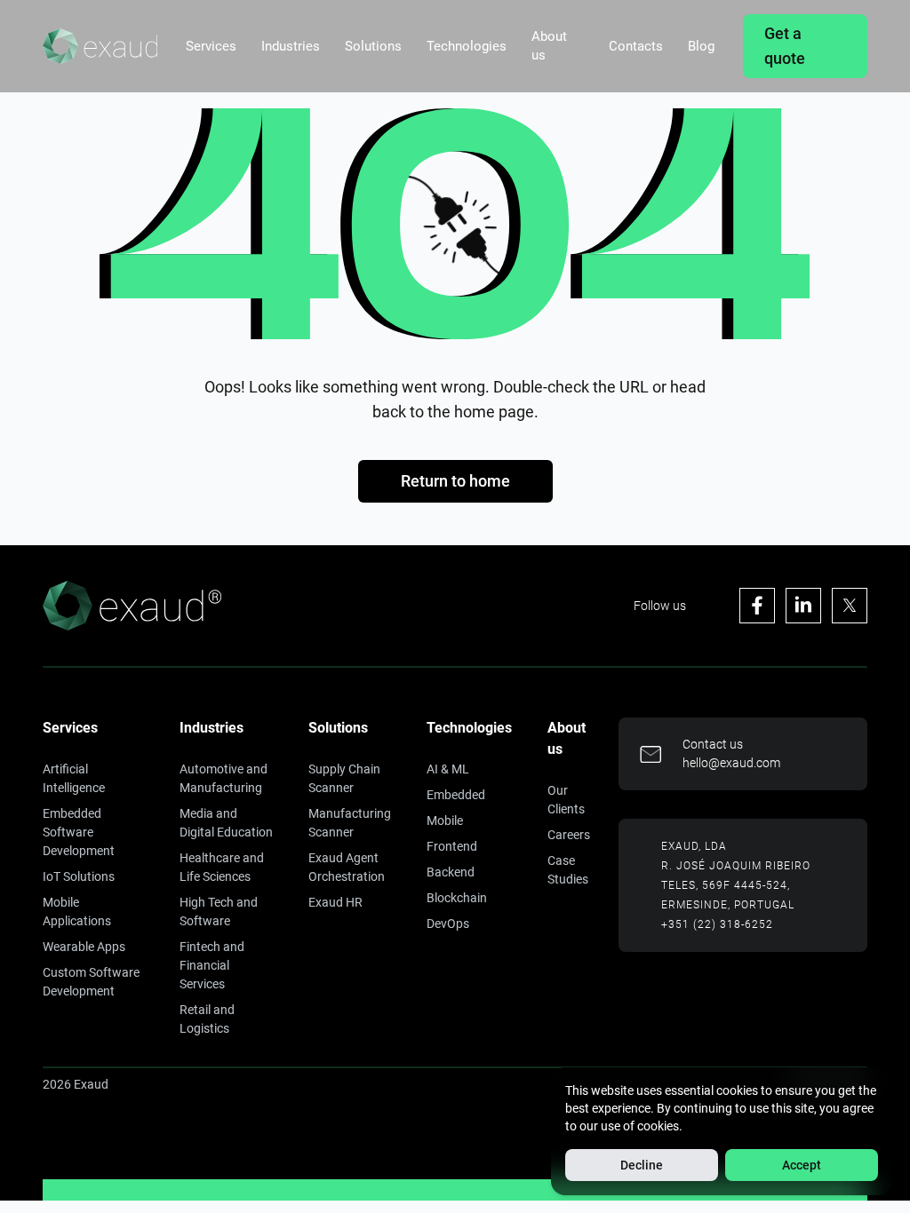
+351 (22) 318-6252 (717, 924)
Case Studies (567, 869)
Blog (701, 46)
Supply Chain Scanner (344, 778)
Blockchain (457, 898)
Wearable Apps (84, 946)
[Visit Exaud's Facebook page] (757, 605)
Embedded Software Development (79, 832)
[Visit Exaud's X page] (849, 605)
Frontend (452, 846)
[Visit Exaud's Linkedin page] (803, 605)
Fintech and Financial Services (212, 965)
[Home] (100, 46)
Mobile (445, 820)
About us (549, 45)
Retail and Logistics (207, 1019)
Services (211, 46)
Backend (451, 872)
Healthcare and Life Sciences (222, 867)
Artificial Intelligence (74, 778)
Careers (568, 835)
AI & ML (448, 769)
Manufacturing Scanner (349, 822)
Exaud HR (335, 902)
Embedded (456, 795)
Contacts (636, 46)
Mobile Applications (77, 911)
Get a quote (784, 45)
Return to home (455, 481)
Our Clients (566, 799)
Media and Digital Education (226, 822)
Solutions (373, 46)
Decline (641, 1165)
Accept (801, 1165)
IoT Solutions (79, 876)
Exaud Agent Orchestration (346, 867)
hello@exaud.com (731, 763)
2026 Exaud (75, 1084)
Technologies (467, 46)
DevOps (448, 923)
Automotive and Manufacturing (223, 778)
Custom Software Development (91, 981)
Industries (290, 46)
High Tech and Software (219, 911)
